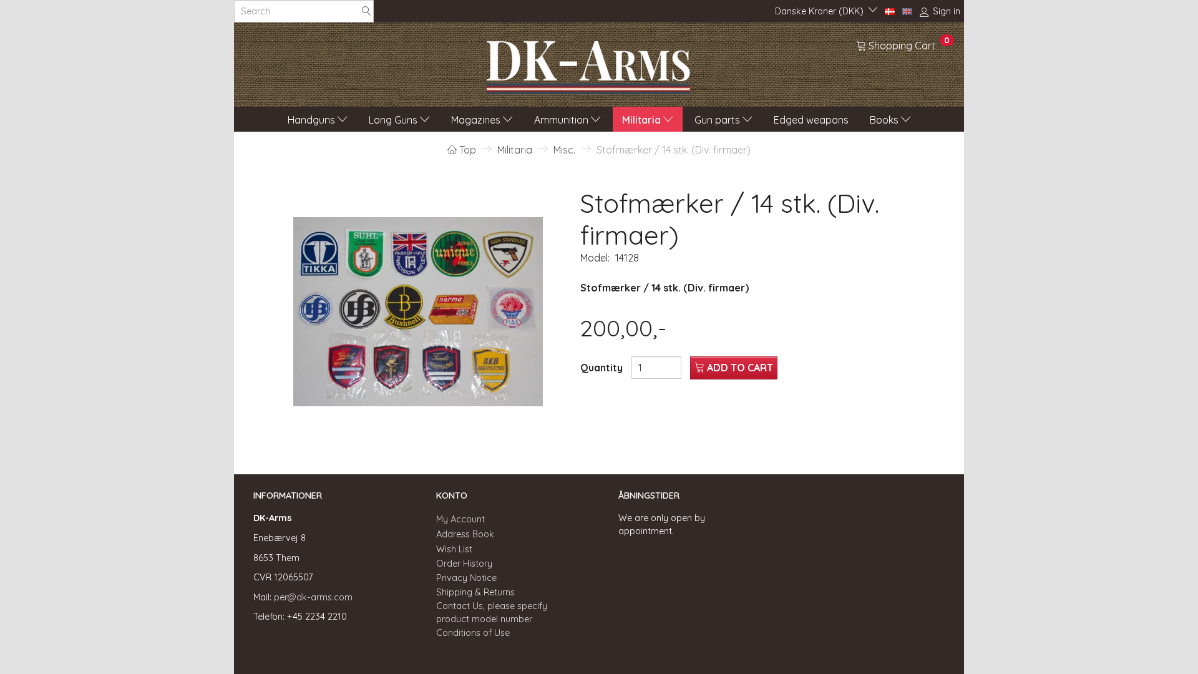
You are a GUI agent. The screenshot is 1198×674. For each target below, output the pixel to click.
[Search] (366, 11)
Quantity (602, 367)
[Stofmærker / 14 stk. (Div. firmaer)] (418, 312)
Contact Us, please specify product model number (491, 612)
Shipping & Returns (475, 592)
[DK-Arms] (588, 64)
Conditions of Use (473, 632)
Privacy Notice (466, 578)
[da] (889, 10)
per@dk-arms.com (313, 597)
